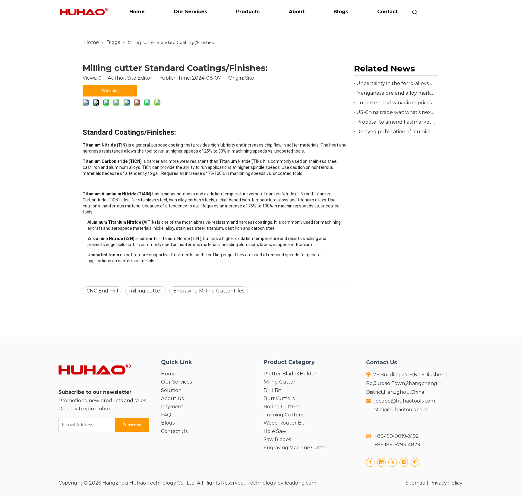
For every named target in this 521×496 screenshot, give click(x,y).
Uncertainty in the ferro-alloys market (396, 83)
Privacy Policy (446, 483)
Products (248, 11)
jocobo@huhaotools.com (404, 401)
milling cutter (145, 291)
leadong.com (300, 483)
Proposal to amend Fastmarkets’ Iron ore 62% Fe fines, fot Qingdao (396, 122)
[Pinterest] (415, 462)
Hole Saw (275, 431)
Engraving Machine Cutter (295, 447)
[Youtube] (392, 462)
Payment (172, 406)
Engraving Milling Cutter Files (208, 291)
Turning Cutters (283, 415)
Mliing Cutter (279, 382)
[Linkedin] (381, 462)
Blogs (340, 11)
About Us (172, 398)
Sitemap (415, 483)
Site (249, 78)
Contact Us (174, 431)
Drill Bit (272, 390)
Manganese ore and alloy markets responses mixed (396, 93)
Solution (171, 390)
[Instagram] (403, 462)
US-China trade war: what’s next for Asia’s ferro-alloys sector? (396, 112)
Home (137, 11)
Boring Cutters (281, 406)
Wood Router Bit (284, 423)
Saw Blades (277, 439)
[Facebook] (370, 462)
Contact (387, 11)
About (297, 11)
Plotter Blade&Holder (290, 374)
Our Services (190, 11)
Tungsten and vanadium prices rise (396, 103)
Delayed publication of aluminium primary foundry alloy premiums (396, 131)
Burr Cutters (279, 398)
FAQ (166, 415)
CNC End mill (102, 291)
